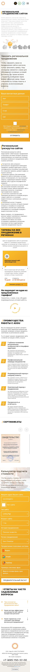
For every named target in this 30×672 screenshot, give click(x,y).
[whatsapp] (19, 3)
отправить (15, 136)
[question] (15, 308)
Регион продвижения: (9, 537)
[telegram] (23, 3)
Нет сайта (11, 505)
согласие (23, 126)
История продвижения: (10, 528)
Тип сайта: (5, 509)
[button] (2, 268)
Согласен (15, 669)
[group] (15, 449)
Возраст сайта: (6, 518)
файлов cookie (17, 666)
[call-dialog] (15, 3)
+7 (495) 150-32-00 (15, 660)
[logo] (3, 3)
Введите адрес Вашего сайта (12, 494)
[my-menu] (28, 3)
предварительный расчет (15, 580)
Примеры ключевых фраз (10, 567)
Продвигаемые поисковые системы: (15, 546)
